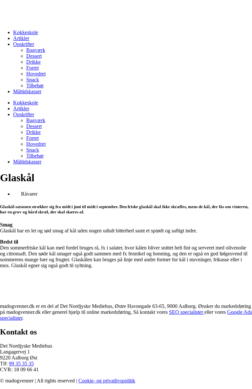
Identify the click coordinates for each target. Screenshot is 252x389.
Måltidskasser (27, 91)
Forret (32, 68)
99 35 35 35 (21, 363)
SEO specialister (186, 312)
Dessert (34, 56)
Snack (32, 79)
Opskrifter (23, 44)
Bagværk (35, 50)
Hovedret (36, 73)
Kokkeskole (25, 32)
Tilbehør (35, 85)
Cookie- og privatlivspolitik (106, 380)
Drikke (33, 62)
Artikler (21, 38)
